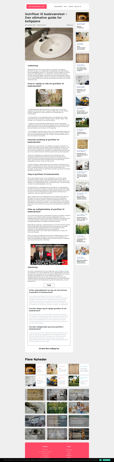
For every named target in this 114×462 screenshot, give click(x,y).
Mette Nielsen (80, 108)
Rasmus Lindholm (81, 24)
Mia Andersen (80, 44)
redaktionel (70, 25)
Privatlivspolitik (106, 459)
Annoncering (58, 6)
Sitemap (69, 457)
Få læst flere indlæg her (49, 349)
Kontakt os (77, 6)
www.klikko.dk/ (46, 457)
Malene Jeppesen (81, 215)
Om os (65, 6)
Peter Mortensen (41, 25)
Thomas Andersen (81, 65)
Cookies (70, 6)
